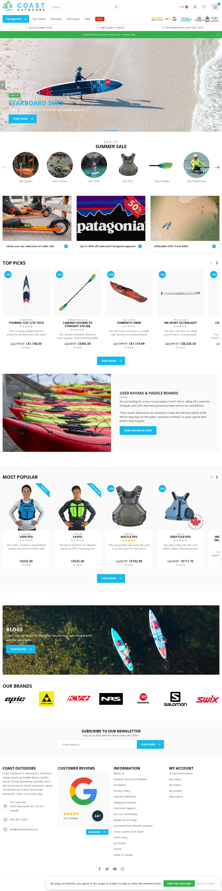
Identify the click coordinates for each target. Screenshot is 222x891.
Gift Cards (73, 19)
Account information (181, 773)
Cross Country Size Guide (129, 831)
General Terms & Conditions (130, 779)
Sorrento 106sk (129, 322)
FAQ (87, 19)
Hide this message (179, 883)
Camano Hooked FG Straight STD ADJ (77, 324)
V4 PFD (77, 537)
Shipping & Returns (125, 802)
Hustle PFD (129, 537)
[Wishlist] (204, 6)
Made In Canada (123, 854)
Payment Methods (125, 796)
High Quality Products (112, 27)
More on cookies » (206, 883)
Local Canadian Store (40, 27)
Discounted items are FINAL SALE (184, 27)
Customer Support (125, 808)
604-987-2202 (19, 819)
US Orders (120, 843)
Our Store (39, 19)
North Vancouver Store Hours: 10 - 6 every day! (109, 34)
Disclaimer (120, 785)
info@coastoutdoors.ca (23, 829)
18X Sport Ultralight (180, 322)
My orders (175, 779)
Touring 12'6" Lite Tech (26, 322)
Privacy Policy (122, 790)
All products (176, 796)
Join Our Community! (126, 814)
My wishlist (175, 790)
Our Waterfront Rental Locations (133, 825)
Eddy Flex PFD (180, 537)
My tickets (175, 785)
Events (118, 849)
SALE (100, 19)
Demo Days (121, 837)
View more (108, 361)
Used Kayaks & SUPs (138, 430)
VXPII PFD (26, 537)
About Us (119, 773)
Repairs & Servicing (125, 820)
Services (56, 19)
